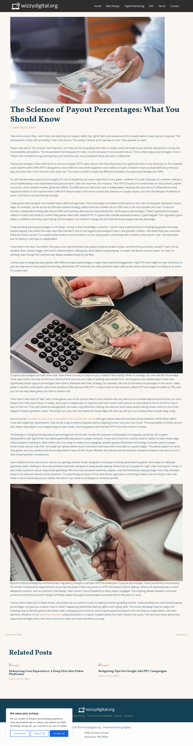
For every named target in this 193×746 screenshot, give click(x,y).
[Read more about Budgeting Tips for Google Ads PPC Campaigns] (103, 665)
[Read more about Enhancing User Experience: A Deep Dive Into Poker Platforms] (14, 665)
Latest (15, 127)
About (161, 6)
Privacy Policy (77, 715)
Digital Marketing (134, 6)
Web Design (113, 6)
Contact (174, 6)
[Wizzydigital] (35, 5)
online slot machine (51, 614)
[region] (39, 724)
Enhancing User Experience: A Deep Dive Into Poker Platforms (46, 672)
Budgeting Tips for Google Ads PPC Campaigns (132, 671)
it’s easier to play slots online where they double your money (61, 418)
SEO (151, 6)
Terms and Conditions (99, 715)
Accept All (59, 733)
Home (97, 6)
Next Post (183, 634)
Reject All (39, 733)
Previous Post (12, 634)
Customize (20, 733)
